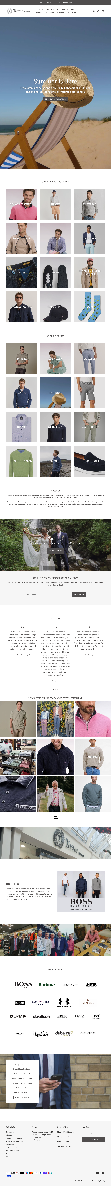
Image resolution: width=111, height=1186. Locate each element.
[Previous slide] (45, 568)
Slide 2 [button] (55, 690)
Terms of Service (12, 1150)
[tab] (53, 690)
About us (9, 1135)
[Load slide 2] (52, 568)
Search (8, 1153)
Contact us (10, 1132)
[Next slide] (60, 568)
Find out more (55, 559)
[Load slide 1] (50, 568)
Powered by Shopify (98, 1181)
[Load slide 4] (56, 568)
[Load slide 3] (54, 568)
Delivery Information (14, 1138)
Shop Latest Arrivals (55, 99)
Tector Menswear (86, 1181)
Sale (8, 1157)
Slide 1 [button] (53, 690)
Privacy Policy (11, 1147)
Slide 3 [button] (58, 690)
